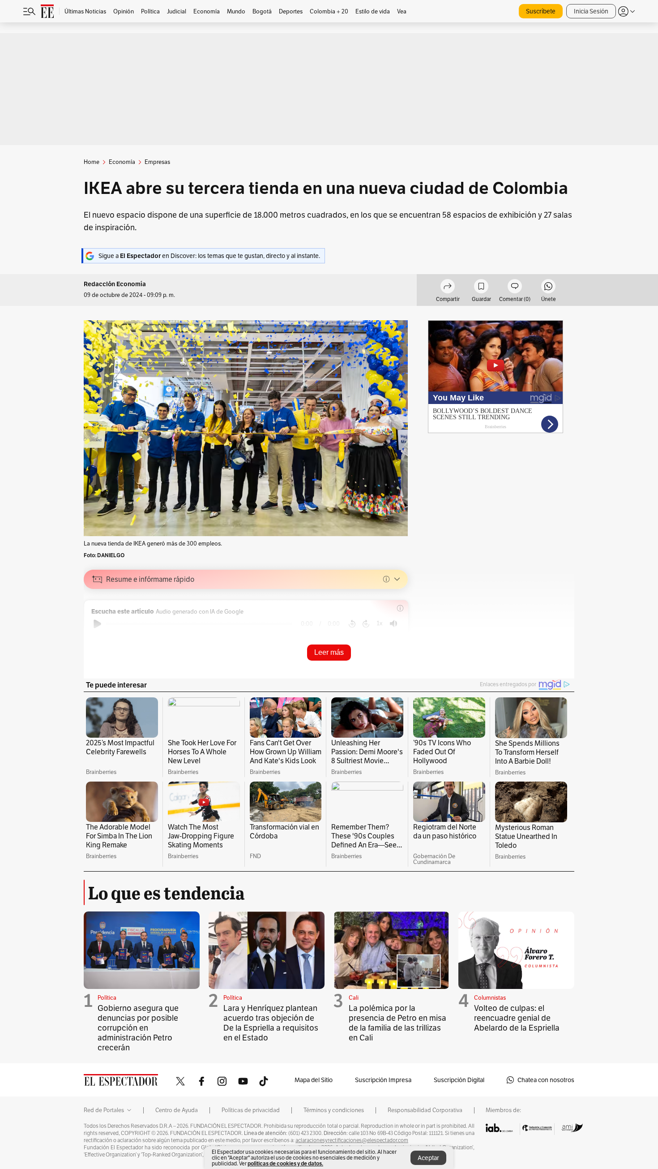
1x (379, 623)
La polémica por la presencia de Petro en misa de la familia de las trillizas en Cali (397, 1023)
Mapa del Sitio (314, 1080)
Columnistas (490, 997)
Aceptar (428, 1158)
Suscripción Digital (459, 1080)
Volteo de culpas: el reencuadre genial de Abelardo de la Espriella (517, 1018)
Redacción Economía (115, 284)
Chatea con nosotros (545, 1080)
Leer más (329, 652)
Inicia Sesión (591, 11)
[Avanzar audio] (366, 624)
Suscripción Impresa (383, 1080)
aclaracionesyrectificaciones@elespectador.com (351, 1140)
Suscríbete (540, 11)
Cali (354, 997)
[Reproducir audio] (97, 624)
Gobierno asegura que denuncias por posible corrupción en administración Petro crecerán (138, 1028)
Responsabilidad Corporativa (425, 1110)
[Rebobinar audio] (352, 624)
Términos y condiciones (333, 1110)
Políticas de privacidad (251, 1110)
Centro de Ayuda (176, 1110)
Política (107, 997)
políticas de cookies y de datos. (285, 1163)
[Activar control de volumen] (393, 623)
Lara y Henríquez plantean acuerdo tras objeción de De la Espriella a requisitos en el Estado (270, 1023)
